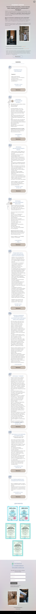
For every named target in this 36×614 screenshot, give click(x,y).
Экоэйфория (23, 46)
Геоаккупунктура (26, 48)
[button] (12, 101)
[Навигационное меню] (34, 1)
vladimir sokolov (19, 565)
